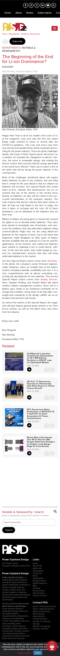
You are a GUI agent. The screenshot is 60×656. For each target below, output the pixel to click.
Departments (14, 34)
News (35, 576)
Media (29, 12)
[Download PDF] (5, 41)
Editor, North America (42, 611)
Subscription (44, 12)
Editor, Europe (39, 614)
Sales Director (39, 616)
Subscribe (17, 41)
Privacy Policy (39, 591)
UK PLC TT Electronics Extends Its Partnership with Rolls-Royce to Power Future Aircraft (40, 384)
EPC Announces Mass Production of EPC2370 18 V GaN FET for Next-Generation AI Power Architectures (40, 414)
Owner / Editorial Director (43, 609)
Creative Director (40, 619)
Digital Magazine (40, 583)
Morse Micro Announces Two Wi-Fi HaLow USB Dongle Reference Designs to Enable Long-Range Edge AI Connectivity (41, 441)
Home (7, 12)
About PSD (37, 566)
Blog (35, 586)
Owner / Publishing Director (44, 606)
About (18, 12)
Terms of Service (40, 596)
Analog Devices (49, 279)
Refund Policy (39, 593)
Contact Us (37, 573)
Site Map (36, 588)
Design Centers (39, 581)
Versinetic (52, 261)
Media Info (37, 568)
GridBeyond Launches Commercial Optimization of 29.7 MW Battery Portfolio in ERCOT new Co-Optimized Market (40, 358)
